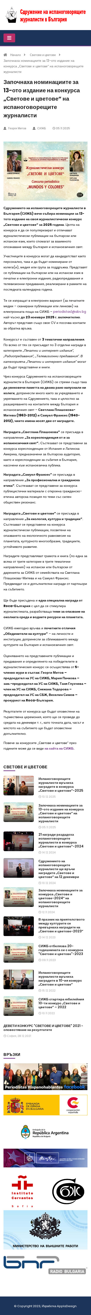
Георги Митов (16, 128)
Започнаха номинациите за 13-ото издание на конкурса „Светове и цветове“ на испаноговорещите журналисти (61, 813)
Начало (15, 55)
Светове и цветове (43, 55)
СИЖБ (41, 128)
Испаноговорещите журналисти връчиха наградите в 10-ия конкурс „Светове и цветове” (60, 978)
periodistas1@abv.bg (69, 311)
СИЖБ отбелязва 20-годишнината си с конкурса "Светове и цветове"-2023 (60, 950)
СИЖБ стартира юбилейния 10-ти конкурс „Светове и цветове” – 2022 (61, 1003)
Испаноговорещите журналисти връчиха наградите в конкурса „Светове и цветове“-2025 (60, 784)
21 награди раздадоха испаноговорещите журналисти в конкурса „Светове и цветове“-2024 (61, 840)
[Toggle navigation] (9, 38)
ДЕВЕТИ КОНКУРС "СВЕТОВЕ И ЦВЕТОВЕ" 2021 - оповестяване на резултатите (43, 1027)
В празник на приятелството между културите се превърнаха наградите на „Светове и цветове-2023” (61, 925)
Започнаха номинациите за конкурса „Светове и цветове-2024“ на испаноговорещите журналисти (60, 898)
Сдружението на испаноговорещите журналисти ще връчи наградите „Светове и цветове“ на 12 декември (58, 869)
